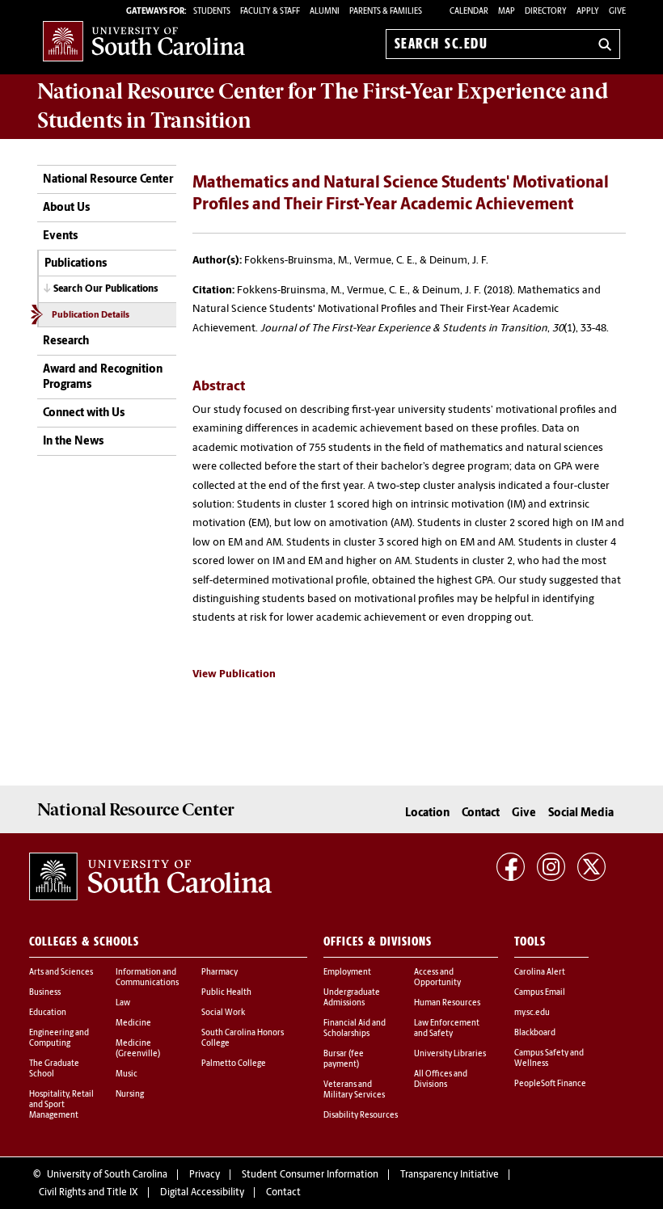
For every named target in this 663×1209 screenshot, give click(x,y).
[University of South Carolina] (150, 876)
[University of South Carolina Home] (144, 40)
